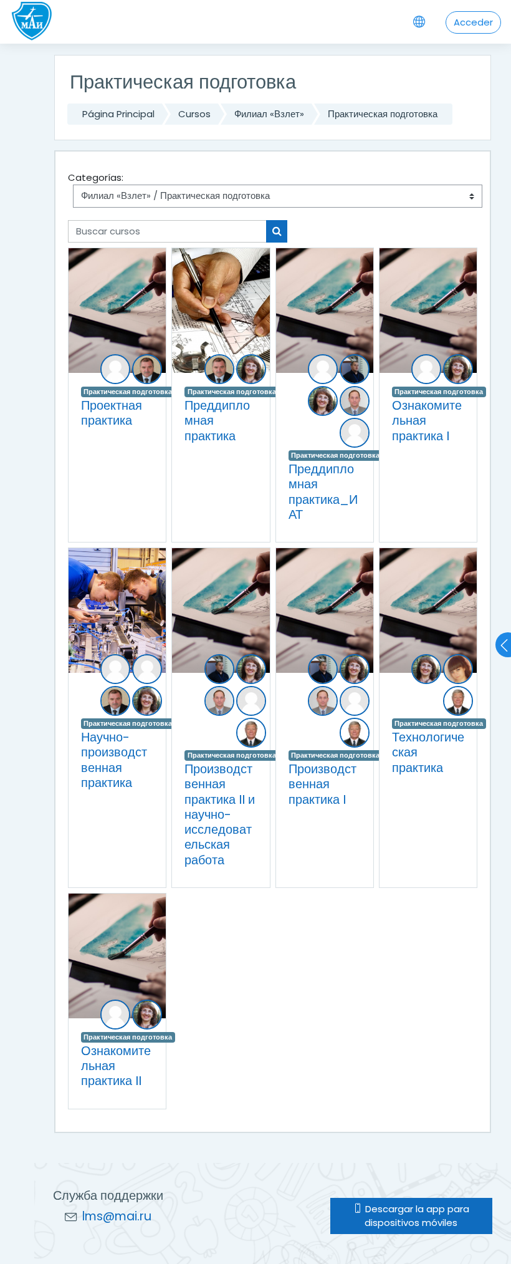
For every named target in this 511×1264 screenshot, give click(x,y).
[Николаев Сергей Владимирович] (355, 369)
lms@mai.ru (116, 1216)
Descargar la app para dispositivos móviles (416, 1215)
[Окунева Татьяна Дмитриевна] (251, 369)
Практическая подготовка (382, 113)
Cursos (194, 113)
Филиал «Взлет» (269, 113)
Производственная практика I (322, 784)
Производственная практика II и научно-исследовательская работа (219, 814)
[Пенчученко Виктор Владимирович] (355, 401)
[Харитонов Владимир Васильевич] (251, 733)
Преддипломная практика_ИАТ (323, 491)
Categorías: (95, 177)
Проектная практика (111, 413)
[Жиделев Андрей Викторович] (323, 369)
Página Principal (118, 113)
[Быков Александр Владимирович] (115, 369)
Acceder (473, 22)
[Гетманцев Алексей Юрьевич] (147, 669)
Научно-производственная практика (114, 759)
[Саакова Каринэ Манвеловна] (458, 669)
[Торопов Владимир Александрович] (355, 433)
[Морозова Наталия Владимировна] (426, 369)
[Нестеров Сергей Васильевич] (147, 369)
